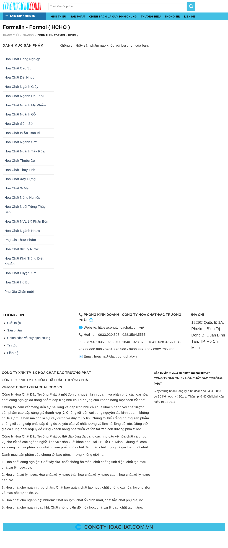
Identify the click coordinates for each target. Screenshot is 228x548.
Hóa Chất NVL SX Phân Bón (26, 221)
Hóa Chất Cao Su (18, 68)
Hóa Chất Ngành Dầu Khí (24, 96)
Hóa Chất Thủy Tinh (19, 170)
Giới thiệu (58, 16)
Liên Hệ (189, 16)
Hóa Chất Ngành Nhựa (22, 231)
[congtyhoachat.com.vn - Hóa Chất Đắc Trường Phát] (23, 6)
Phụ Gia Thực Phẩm (20, 240)
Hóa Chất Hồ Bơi (17, 282)
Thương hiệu (151, 16)
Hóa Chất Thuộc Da (19, 160)
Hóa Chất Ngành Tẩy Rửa (24, 151)
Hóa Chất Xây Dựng (20, 179)
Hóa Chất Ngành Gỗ (20, 114)
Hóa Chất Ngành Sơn (21, 142)
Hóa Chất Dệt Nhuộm (20, 77)
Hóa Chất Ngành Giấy (21, 87)
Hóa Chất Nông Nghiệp (22, 197)
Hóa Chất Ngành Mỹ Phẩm (25, 105)
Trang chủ (11, 35)
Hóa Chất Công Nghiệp (22, 59)
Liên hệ (13, 353)
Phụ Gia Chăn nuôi (19, 291)
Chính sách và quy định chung (113, 16)
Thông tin (172, 16)
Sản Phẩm (77, 16)
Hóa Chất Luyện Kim (20, 273)
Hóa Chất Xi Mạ (16, 188)
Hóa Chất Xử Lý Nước (21, 249)
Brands (28, 35)
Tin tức (12, 345)
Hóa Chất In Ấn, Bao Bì (22, 133)
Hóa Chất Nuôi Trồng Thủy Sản (25, 209)
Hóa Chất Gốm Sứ (18, 123)
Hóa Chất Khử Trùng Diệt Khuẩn (23, 261)
